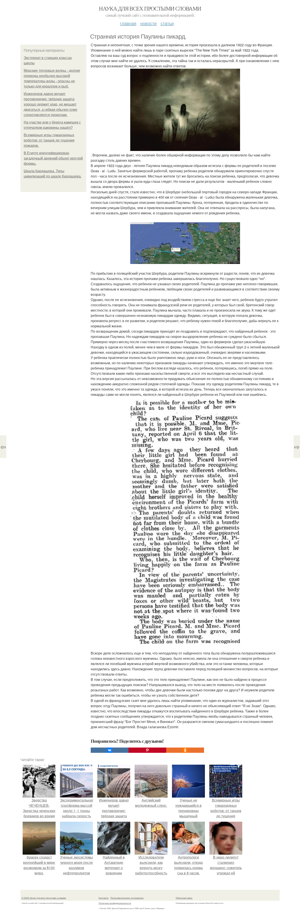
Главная (128, 23)
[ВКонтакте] (109, 750)
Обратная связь (184, 897)
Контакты (103, 897)
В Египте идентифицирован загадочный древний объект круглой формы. (53, 158)
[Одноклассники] (185, 750)
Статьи (167, 23)
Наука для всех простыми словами (150, 8)
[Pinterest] (147, 750)
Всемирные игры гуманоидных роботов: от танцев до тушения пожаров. (49, 140)
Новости (148, 23)
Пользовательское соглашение (127, 897)
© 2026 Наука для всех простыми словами (44, 897)
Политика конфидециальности (115, 903)
